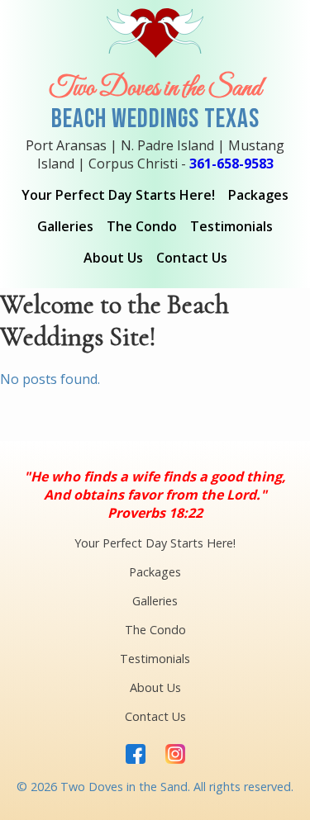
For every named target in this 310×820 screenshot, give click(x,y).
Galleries (65, 226)
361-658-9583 (231, 163)
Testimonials (231, 226)
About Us (113, 258)
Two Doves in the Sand (155, 89)
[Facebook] (135, 755)
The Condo (142, 226)
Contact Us (191, 258)
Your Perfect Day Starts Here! (118, 195)
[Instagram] (175, 755)
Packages (258, 195)
